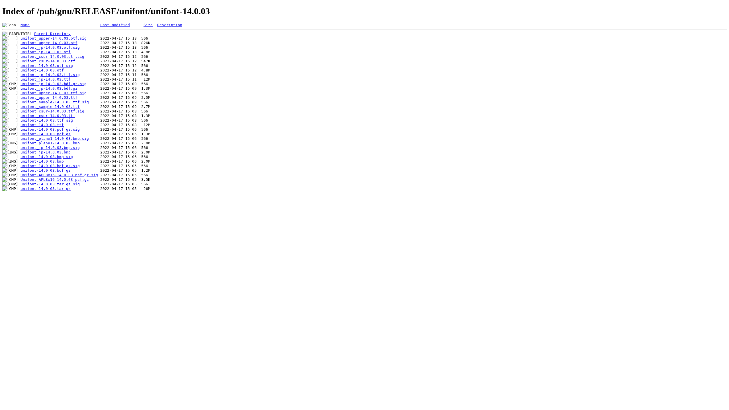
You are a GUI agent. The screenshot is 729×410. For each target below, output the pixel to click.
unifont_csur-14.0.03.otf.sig (52, 56)
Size (148, 25)
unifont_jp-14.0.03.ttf (46, 79)
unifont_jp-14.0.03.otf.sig (50, 47)
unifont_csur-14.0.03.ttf (48, 116)
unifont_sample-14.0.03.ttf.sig (55, 102)
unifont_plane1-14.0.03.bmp (50, 143)
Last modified (115, 25)
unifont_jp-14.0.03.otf (46, 52)
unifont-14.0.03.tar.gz (46, 188)
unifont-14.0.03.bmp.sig (47, 157)
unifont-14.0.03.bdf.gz (46, 170)
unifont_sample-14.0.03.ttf (50, 106)
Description (169, 25)
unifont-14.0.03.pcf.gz (46, 134)
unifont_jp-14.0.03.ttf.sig (50, 75)
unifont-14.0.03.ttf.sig (47, 120)
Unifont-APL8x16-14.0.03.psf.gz (55, 179)
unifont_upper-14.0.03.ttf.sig (54, 93)
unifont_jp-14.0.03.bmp (46, 152)
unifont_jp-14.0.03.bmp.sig (50, 147)
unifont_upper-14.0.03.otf (49, 43)
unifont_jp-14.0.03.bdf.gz (49, 88)
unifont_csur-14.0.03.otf (48, 61)
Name (25, 25)
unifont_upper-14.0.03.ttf (49, 97)
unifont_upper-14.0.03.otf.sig (54, 38)
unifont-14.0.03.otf (42, 70)
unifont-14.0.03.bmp (42, 161)
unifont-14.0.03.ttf (42, 125)
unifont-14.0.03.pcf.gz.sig (50, 129)
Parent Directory (52, 34)
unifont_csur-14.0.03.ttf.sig (52, 111)
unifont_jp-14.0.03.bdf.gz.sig (54, 84)
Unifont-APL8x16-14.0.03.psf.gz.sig (59, 175)
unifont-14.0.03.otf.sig (47, 65)
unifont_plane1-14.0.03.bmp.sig (55, 138)
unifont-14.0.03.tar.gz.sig (50, 184)
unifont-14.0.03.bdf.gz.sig (50, 166)
